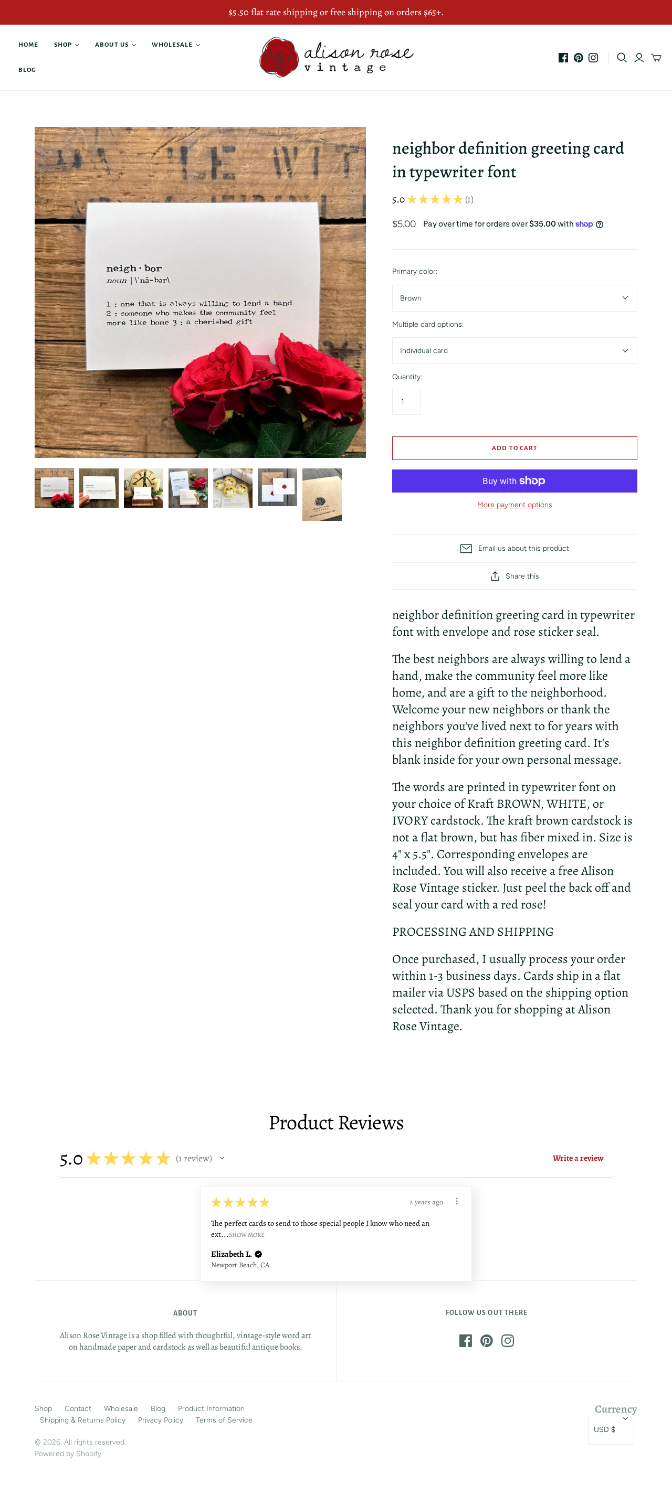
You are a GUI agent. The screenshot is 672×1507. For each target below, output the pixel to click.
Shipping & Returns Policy (82, 1420)
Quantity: (407, 376)
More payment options (514, 504)
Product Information (211, 1408)
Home (28, 44)
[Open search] (622, 57)
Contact (78, 1408)
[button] (222, 1158)
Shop (63, 44)
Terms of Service (224, 1420)
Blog (27, 70)
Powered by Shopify (68, 1453)
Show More (247, 1234)
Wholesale (172, 44)
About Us (111, 44)
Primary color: (414, 271)
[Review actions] (456, 1201)
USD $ (604, 1429)
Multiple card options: (428, 324)
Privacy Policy (160, 1420)
